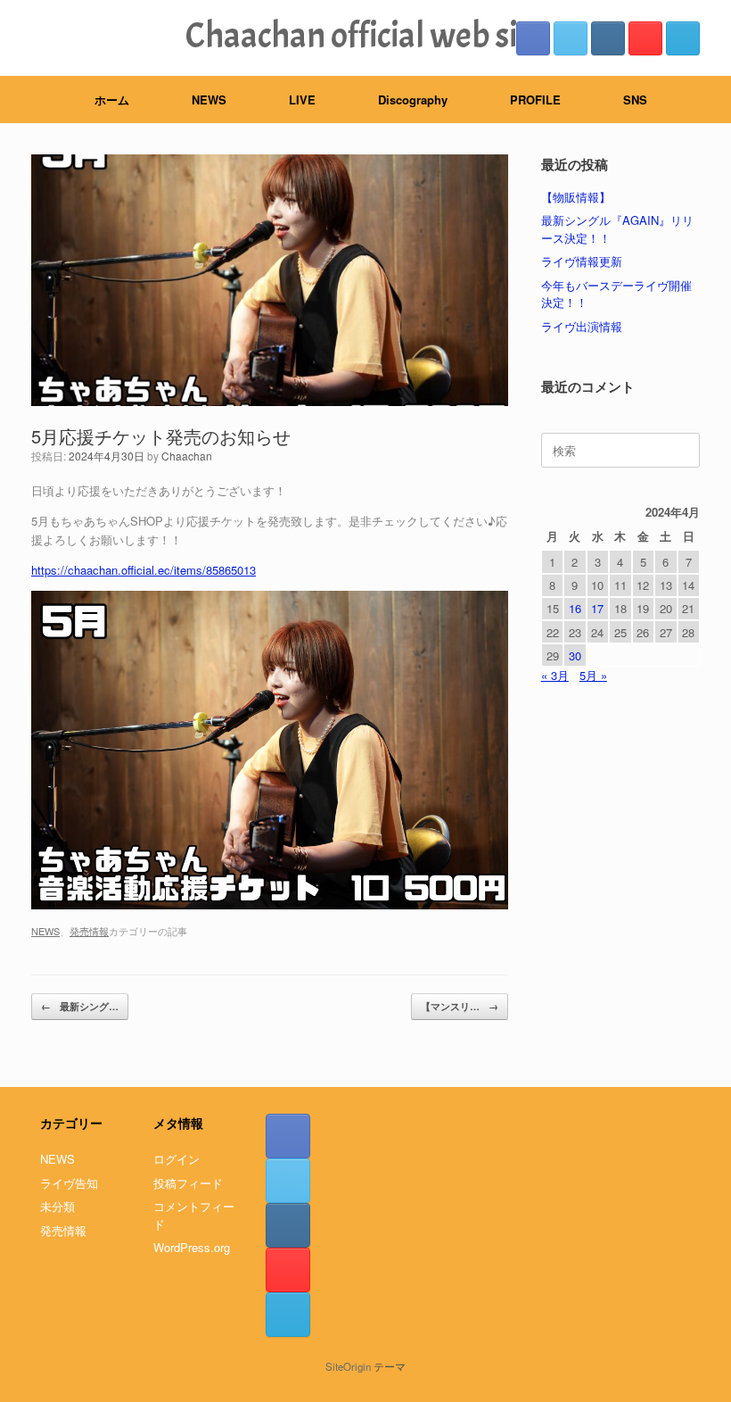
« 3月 (555, 675)
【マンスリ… (459, 1006)
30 (575, 655)
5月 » (593, 675)
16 (575, 608)
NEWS (209, 99)
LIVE (302, 99)
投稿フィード (188, 1182)
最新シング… (80, 1006)
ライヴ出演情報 (581, 326)
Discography (413, 99)
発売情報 (89, 931)
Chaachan (186, 455)
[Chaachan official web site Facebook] (533, 38)
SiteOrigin (348, 1366)
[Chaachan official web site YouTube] (645, 38)
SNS (635, 99)
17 (597, 608)
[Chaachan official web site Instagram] (608, 38)
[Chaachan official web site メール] (683, 38)
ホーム (111, 99)
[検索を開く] (704, 99)
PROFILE (535, 99)
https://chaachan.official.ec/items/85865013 (143, 569)
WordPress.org (191, 1247)
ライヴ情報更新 (581, 261)
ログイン (176, 1158)
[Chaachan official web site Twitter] (570, 38)
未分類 (57, 1206)
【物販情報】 (576, 196)
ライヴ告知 (69, 1182)
